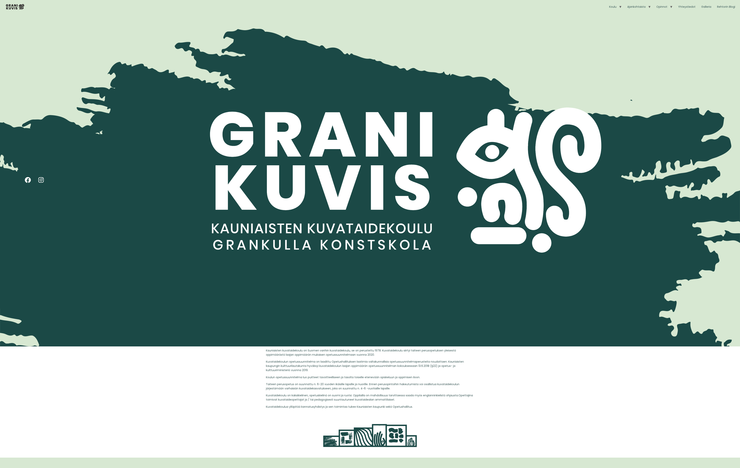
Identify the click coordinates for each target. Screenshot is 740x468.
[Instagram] (41, 180)
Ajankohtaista (636, 7)
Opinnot (661, 7)
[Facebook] (28, 180)
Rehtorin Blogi (726, 7)
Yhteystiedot (686, 7)
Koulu (612, 7)
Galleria (706, 7)
